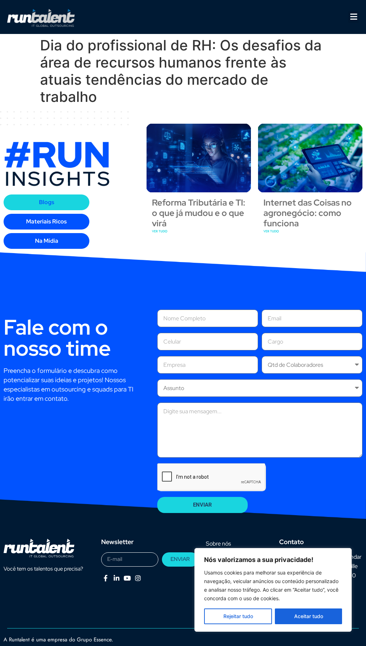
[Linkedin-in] (116, 578)
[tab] (46, 202)
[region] (273, 590)
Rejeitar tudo (238, 616)
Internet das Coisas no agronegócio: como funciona (307, 213)
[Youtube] (127, 578)
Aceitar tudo (308, 616)
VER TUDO (159, 231)
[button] (353, 17)
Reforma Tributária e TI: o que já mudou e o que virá (198, 213)
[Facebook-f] (105, 578)
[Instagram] (138, 578)
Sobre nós (218, 543)
